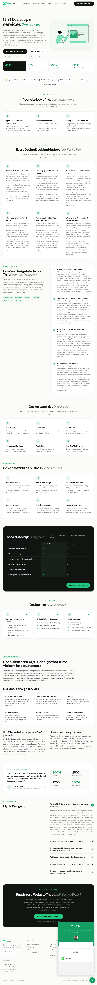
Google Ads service (33, 944)
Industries (36, 3)
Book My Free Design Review (48, 916)
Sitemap (53, 955)
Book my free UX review (78, 585)
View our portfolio (37, 51)
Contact (63, 3)
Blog (49, 3)
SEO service (30, 947)
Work (43, 3)
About (56, 3)
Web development (32, 953)
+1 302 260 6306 (8, 967)
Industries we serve (56, 944)
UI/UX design (30, 950)
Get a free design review (15, 51)
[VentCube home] (9, 3)
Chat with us (10, 952)
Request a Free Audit (84, 3)
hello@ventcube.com (9, 964)
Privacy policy (54, 947)
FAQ (51, 950)
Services (26, 3)
